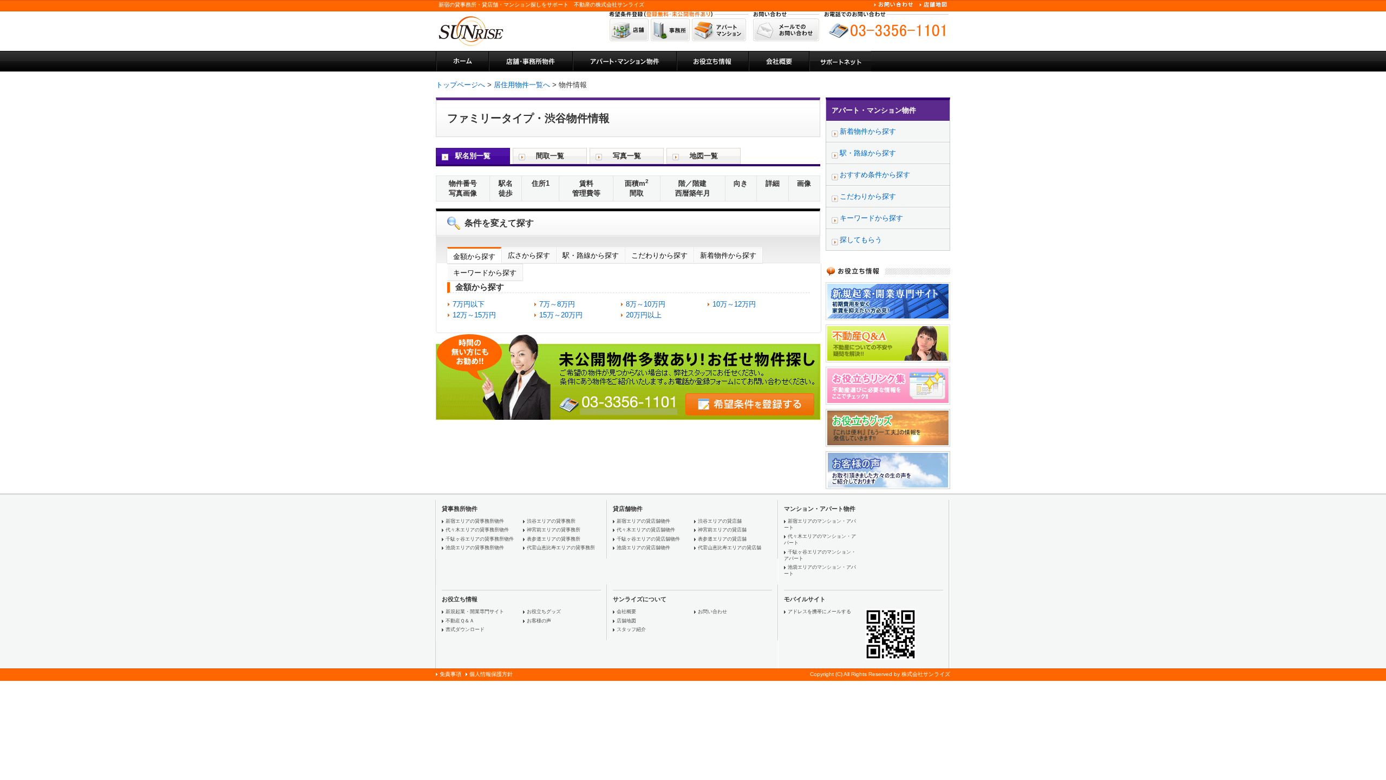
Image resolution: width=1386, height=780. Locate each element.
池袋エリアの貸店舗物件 (643, 547)
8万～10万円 (645, 304)
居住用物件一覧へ (522, 85)
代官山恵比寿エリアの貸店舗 (729, 547)
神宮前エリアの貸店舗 (722, 529)
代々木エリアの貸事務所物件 (477, 529)
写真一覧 (627, 156)
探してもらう (861, 240)
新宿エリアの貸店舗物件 (643, 521)
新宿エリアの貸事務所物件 (475, 521)
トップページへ (460, 85)
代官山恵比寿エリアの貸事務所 (561, 547)
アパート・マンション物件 (874, 110)
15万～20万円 (561, 315)
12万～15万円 (474, 315)
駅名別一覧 (473, 156)
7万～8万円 (557, 304)
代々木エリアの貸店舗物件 (646, 529)
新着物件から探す (728, 255)
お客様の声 (539, 620)
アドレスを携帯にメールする (819, 611)
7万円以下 (469, 304)
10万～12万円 (734, 304)
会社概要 (626, 611)
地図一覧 (704, 156)
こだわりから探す (659, 255)
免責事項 (450, 674)
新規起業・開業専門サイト (475, 611)
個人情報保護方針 (491, 674)
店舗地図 (626, 620)
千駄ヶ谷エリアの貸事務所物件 (480, 539)
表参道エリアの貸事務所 (553, 539)
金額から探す (474, 256)
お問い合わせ (712, 611)
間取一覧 (550, 156)
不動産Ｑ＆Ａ (460, 620)
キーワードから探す (485, 273)
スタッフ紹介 (631, 629)
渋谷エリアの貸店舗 (720, 521)
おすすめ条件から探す (875, 175)
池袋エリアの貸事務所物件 (475, 547)
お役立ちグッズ (544, 611)
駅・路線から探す (591, 255)
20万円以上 (644, 315)
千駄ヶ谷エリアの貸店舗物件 (648, 539)
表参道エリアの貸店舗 (722, 539)
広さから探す (529, 255)
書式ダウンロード (465, 629)
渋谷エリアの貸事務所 (551, 521)
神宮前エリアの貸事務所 (553, 529)
